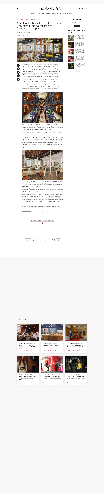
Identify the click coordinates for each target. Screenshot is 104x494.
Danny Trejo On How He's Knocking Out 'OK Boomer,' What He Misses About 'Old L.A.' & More (80, 65)
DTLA (18, 19)
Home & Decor (21, 326)
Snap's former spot (36, 76)
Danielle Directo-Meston (24, 35)
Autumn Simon (71, 382)
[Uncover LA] (52, 8)
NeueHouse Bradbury (27, 211)
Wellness (83, 357)
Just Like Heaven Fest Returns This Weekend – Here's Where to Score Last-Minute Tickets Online (80, 51)
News (32, 13)
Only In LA (72, 357)
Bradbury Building (39, 71)
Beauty (48, 13)
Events (59, 13)
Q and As (78, 357)
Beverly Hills (69, 326)
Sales (38, 13)
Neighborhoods (67, 13)
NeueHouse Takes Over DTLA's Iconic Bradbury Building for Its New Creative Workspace (39, 26)
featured (34, 233)
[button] (42, 223)
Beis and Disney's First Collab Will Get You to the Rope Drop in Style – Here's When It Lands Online (80, 58)
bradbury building (27, 233)
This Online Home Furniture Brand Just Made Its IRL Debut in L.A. (52, 345)
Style (43, 13)
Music (48, 357)
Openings (22, 19)
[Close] (53, 216)
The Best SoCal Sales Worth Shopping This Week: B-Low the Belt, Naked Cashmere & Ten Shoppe (79, 44)
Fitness (68, 357)
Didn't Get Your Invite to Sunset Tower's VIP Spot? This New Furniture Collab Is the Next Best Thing (27, 346)
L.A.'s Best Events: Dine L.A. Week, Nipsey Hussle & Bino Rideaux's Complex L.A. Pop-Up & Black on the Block (80, 37)
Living (53, 13)
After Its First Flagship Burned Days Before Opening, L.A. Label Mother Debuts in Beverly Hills (75, 345)
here (36, 208)
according (43, 76)
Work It (26, 19)
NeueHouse (38, 233)
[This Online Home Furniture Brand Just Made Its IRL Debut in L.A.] (52, 332)
